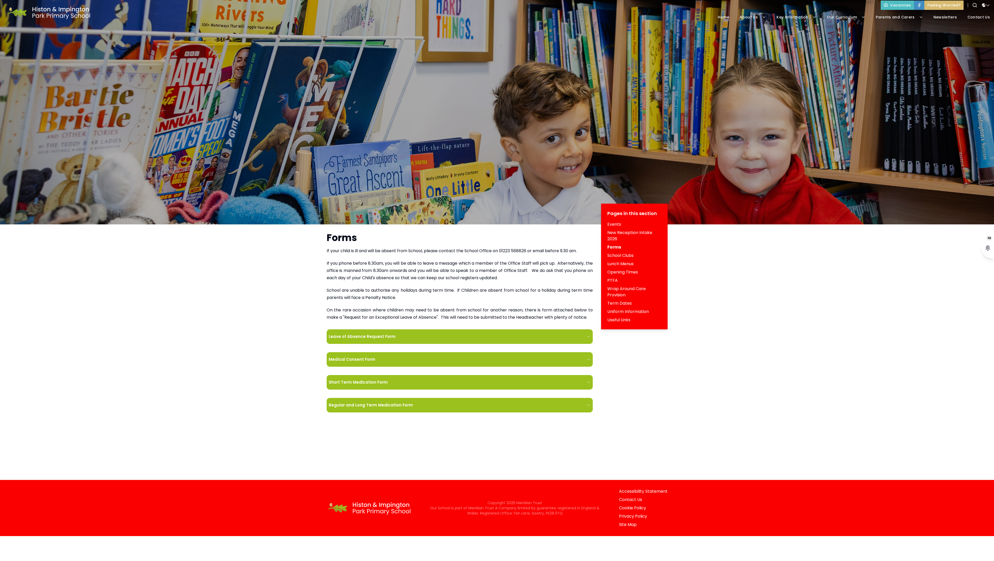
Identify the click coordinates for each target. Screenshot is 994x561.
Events (614, 224)
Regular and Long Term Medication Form (371, 405)
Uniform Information (628, 312)
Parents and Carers (895, 17)
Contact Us (630, 500)
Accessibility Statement (643, 491)
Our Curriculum (842, 17)
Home (723, 17)
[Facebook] (919, 5)
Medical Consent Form (352, 359)
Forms (614, 247)
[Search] (974, 5)
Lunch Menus (620, 264)
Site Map (628, 524)
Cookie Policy (632, 508)
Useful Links (618, 320)
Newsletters (945, 17)
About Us (749, 17)
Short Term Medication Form (358, 382)
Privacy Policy (633, 516)
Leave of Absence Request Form (362, 336)
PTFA (612, 280)
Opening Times (622, 272)
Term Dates (619, 303)
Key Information (792, 17)
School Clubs (620, 255)
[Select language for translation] (986, 5)
